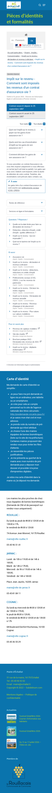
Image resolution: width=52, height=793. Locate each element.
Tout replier (24, 124)
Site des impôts (19, 334)
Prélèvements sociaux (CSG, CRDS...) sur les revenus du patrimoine (24, 280)
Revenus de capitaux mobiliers (25, 329)
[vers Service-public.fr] (28, 46)
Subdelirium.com (34, 687)
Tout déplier (38, 124)
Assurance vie (18, 257)
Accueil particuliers (15, 53)
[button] (26, 133)
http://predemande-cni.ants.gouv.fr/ (27, 414)
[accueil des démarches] (26, 34)
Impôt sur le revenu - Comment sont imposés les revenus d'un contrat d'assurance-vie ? (26, 62)
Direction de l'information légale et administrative (24, 365)
